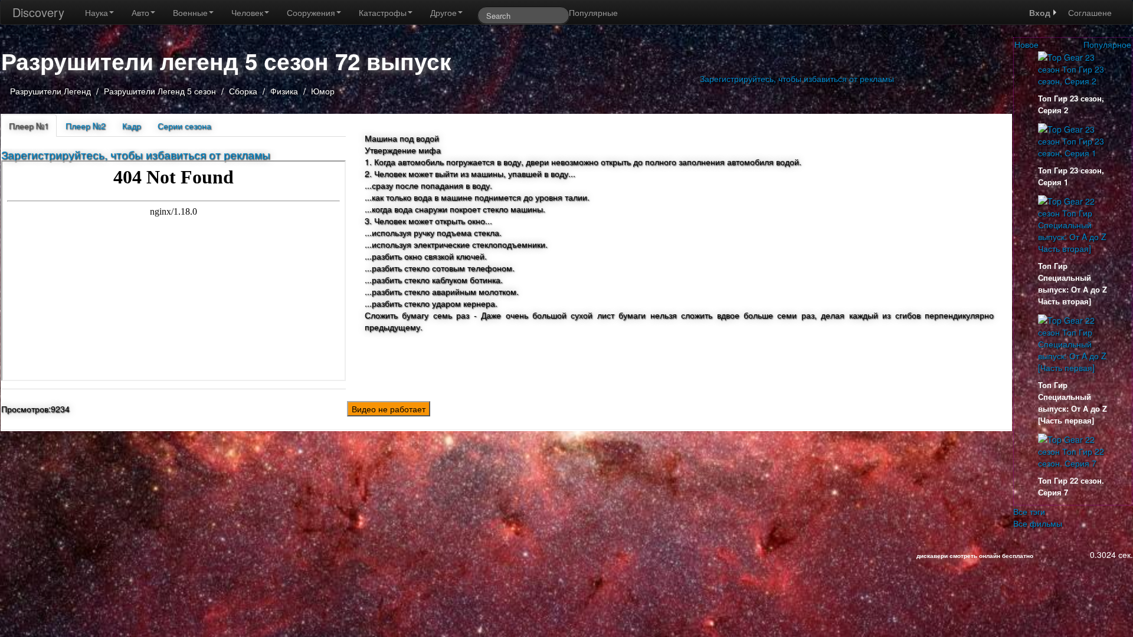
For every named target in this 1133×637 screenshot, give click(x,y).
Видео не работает (388, 409)
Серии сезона (184, 126)
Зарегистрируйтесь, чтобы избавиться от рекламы (797, 78)
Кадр (131, 126)
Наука (96, 12)
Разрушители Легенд (50, 91)
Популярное (1107, 44)
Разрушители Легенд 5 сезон (160, 91)
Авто (140, 12)
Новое (1026, 44)
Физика (285, 91)
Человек (247, 12)
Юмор (323, 91)
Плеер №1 (29, 126)
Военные (190, 12)
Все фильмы (1037, 523)
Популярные (593, 12)
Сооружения (311, 12)
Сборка (244, 91)
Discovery (38, 12)
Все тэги (1029, 511)
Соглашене (1090, 12)
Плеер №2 (86, 126)
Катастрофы (383, 12)
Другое (443, 12)
